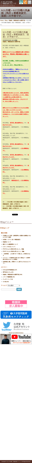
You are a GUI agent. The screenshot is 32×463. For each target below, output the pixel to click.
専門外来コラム (6, 452)
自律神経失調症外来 (17, 426)
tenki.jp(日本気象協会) (8, 454)
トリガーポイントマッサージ (10, 446)
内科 (4, 423)
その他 (4, 458)
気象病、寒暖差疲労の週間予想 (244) (12, 274)
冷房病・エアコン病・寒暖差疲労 (11, 239)
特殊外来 (13, 421)
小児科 (4, 426)
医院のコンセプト (12, 415)
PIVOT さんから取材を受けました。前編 (13, 251)
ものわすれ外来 (16, 432)
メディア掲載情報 (7, 450)
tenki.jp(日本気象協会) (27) (10, 269)
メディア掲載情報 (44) (9, 276)
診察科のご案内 (5, 421)
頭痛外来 (15, 423)
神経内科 (5, 425)
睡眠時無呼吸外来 (17, 438)
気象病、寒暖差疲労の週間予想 (11, 41)
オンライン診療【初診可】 (14, 418)
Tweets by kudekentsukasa (16, 332)
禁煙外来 (15, 436)
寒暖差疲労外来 (16, 430)
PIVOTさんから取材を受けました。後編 (13, 249)
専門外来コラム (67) (8, 272)
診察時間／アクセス (13, 416)
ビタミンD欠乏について (9, 246)
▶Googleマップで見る (7, 409)
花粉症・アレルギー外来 (19, 440)
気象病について (7, 242)
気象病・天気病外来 (17, 428)
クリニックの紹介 (11, 413)
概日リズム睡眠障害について (10, 244)
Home (2, 20)
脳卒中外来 (15, 434)
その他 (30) (6, 281)
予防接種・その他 (6, 442)
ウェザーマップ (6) (8, 279)
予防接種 (5, 444)
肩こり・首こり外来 (17, 425)
